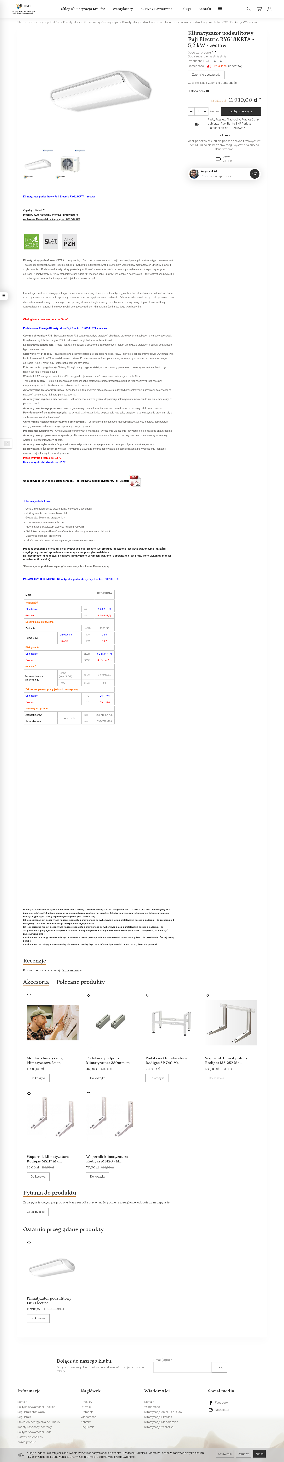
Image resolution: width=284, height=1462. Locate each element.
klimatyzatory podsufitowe (152, 293)
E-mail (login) (161, 1360)
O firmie (86, 1407)
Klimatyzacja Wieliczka (158, 1427)
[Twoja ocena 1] (211, 57)
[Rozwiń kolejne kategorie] (220, 9)
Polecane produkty (80, 982)
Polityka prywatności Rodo (34, 1432)
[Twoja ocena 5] (225, 57)
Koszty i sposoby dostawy (34, 1427)
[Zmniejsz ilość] (205, 111)
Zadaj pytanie (36, 1211)
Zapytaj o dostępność (206, 74)
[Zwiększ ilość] (191, 111)
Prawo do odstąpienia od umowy (38, 1422)
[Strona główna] (24, 9)
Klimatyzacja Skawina (158, 1417)
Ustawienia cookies (30, 1437)
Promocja (87, 1412)
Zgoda (259, 1453)
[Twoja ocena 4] (221, 57)
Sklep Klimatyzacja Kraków (83, 9)
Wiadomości (89, 1417)
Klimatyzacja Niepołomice (161, 1422)
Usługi (185, 9)
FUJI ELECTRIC (212, 61)
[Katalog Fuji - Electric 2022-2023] (135, 480)
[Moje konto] (269, 9)
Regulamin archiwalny (31, 1412)
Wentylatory (123, 9)
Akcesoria (36, 982)
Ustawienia (225, 1453)
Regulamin (24, 1417)
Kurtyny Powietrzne (156, 9)
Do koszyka (38, 1078)
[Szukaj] (249, 9)
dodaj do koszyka (241, 111)
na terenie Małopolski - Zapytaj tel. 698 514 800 (51, 219)
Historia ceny (197, 91)
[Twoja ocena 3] (218, 57)
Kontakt (205, 9)
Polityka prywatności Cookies (36, 1407)
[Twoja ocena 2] (214, 57)
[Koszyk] (259, 9)
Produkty (86, 1402)
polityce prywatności (122, 1456)
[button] (102, 89)
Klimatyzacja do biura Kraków (163, 1412)
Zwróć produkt (26, 1442)
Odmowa (243, 1453)
